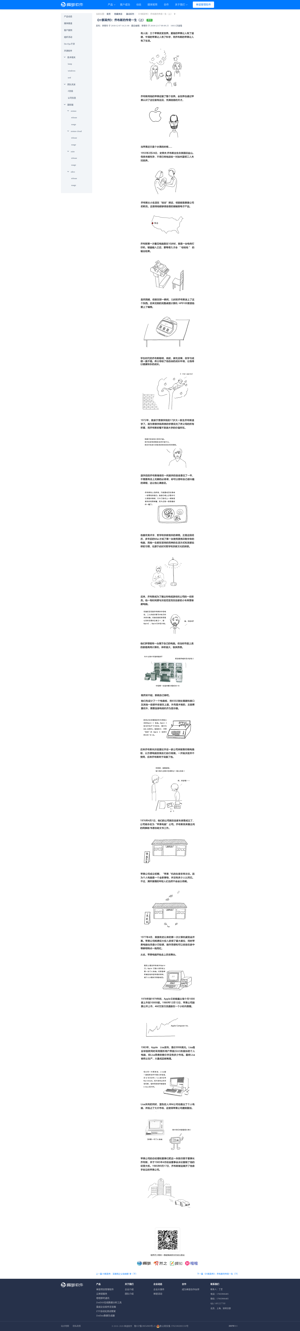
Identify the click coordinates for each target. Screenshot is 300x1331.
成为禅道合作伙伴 (190, 1289)
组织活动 (68, 37)
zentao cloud (76, 131)
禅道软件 (128, 1326)
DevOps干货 (69, 44)
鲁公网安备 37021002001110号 (174, 1326)
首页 (109, 14)
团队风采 (71, 84)
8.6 (233, 1326)
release (74, 117)
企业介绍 (129, 1289)
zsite (73, 151)
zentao (73, 111)
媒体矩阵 (153, 4)
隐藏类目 (118, 14)
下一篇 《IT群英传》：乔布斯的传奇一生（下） (218, 1274)
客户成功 (125, 4)
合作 (166, 4)
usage (73, 124)
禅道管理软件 (203, 4)
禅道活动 (157, 1294)
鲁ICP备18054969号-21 (145, 1326)
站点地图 (65, 1326)
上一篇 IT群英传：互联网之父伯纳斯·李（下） (117, 1274)
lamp (70, 64)
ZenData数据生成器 (105, 1315)
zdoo (73, 172)
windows (71, 71)
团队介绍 (129, 1294)
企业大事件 (158, 1289)
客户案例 (68, 30)
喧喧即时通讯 (102, 1298)
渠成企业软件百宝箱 (106, 1307)
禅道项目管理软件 (105, 1289)
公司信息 (72, 98)
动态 (138, 4)
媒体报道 (68, 23)
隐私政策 (77, 1326)
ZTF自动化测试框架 (106, 1311)
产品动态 (68, 16)
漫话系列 (130, 14)
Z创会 (70, 91)
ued (69, 77)
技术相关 (71, 57)
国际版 (70, 105)
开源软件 (68, 51)
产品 (110, 4)
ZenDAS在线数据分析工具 (109, 1302)
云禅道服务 (101, 1294)
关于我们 (180, 4)
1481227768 (219, 1303)
